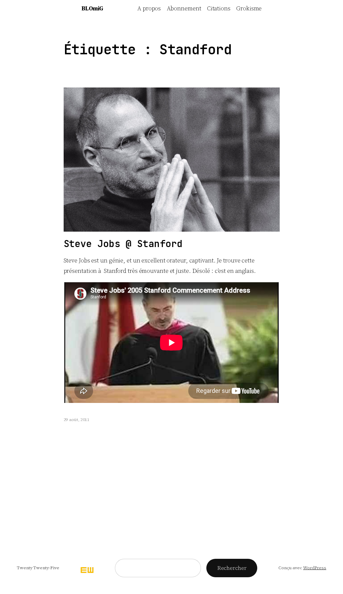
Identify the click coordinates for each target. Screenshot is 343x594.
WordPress (314, 568)
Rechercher (232, 568)
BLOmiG (92, 8)
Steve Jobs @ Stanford (123, 244)
